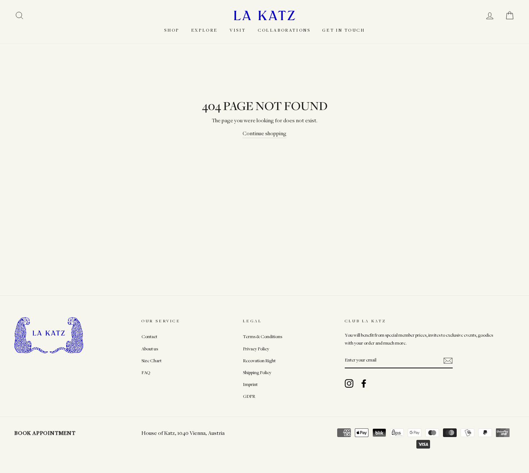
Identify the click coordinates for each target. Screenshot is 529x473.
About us (149, 349)
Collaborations (284, 30)
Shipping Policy (257, 372)
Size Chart (151, 361)
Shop (171, 30)
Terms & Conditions (262, 336)
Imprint (250, 384)
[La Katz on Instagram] (349, 383)
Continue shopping (264, 133)
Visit (238, 30)
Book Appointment (45, 432)
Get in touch (343, 30)
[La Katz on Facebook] (364, 383)
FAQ (145, 372)
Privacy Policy (256, 349)
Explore (204, 30)
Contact (149, 336)
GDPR (249, 396)
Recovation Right (259, 361)
